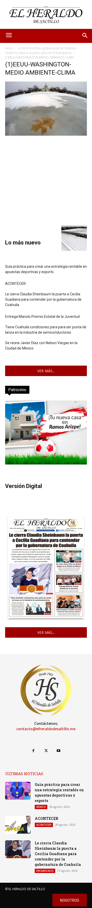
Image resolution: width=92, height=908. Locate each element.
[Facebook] (33, 751)
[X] (46, 751)
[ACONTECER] (18, 825)
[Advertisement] (46, 180)
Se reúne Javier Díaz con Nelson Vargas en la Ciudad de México (41, 345)
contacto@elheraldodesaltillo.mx (46, 729)
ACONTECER (15, 284)
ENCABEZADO (45, 870)
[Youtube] (59, 751)
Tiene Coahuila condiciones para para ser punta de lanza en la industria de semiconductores (45, 329)
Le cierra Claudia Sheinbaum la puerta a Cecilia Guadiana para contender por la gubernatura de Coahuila (43, 299)
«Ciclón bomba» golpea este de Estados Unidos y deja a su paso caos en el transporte (40, 50)
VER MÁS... (46, 370)
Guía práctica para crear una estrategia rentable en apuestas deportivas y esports (46, 269)
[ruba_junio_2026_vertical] (46, 463)
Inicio (9, 48)
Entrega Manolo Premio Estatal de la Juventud (42, 317)
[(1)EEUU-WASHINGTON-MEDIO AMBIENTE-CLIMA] (46, 134)
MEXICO (41, 807)
